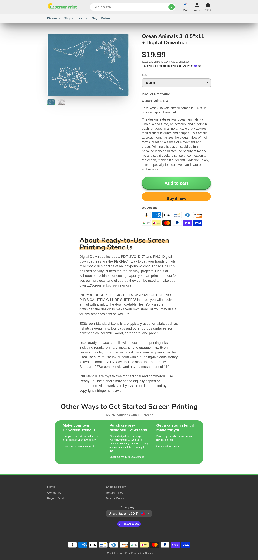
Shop (67, 18)
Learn (81, 18)
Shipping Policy (116, 486)
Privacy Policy (115, 498)
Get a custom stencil (167, 446)
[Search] (171, 7)
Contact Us (54, 492)
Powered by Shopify (142, 552)
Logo (62, 7)
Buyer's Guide (56, 498)
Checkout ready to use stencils (126, 456)
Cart (208, 7)
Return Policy (114, 492)
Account (197, 7)
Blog (94, 18)
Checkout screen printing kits (79, 446)
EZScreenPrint (122, 552)
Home (51, 486)
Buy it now (176, 198)
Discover (52, 18)
